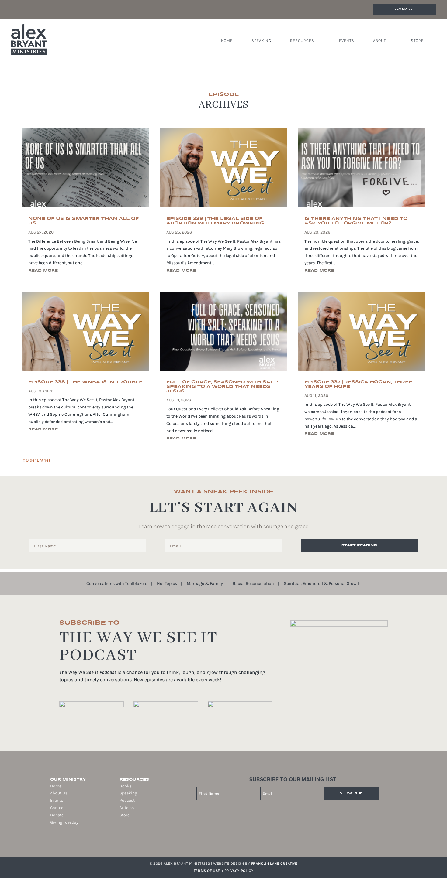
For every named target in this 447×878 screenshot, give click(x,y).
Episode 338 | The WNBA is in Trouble (85, 382)
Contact (57, 807)
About (379, 41)
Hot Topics (167, 584)
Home (227, 41)
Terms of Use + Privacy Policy (223, 871)
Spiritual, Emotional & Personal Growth (322, 584)
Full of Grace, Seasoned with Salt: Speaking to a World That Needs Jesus (222, 386)
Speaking (261, 41)
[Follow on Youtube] (75, 841)
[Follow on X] (67, 841)
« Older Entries (36, 460)
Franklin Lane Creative (274, 863)
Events (346, 41)
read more (43, 270)
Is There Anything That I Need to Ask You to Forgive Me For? (355, 221)
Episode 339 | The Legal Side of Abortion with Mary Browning (215, 221)
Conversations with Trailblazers (116, 584)
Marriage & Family (205, 584)
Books (126, 786)
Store (417, 41)
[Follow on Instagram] (58, 841)
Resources (302, 41)
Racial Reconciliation (253, 584)
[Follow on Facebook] (50, 841)
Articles (127, 807)
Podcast (127, 800)
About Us (58, 793)
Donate (404, 9)
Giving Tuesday (64, 822)
